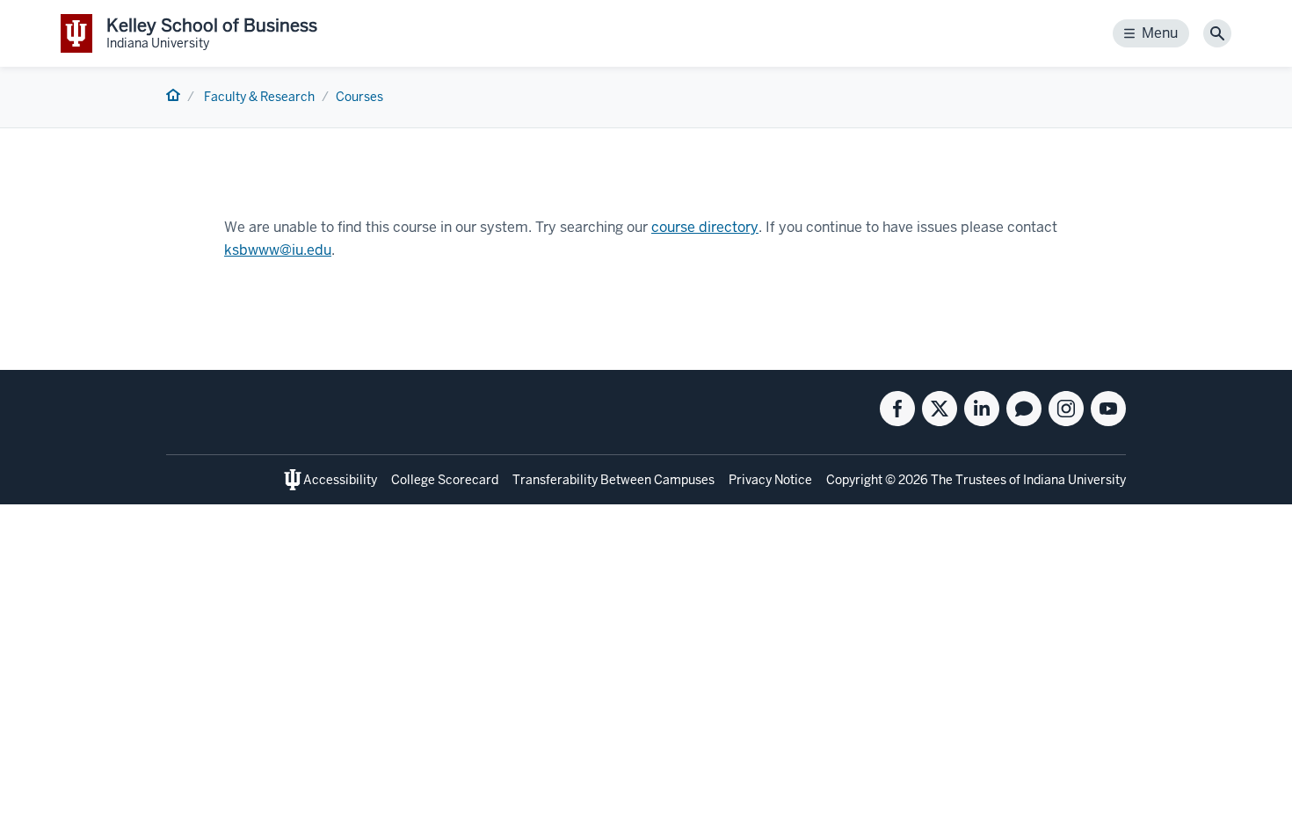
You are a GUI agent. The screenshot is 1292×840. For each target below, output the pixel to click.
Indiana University (1074, 480)
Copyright (854, 480)
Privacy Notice (770, 480)
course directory (705, 227)
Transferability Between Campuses (613, 480)
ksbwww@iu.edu (277, 250)
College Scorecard (444, 480)
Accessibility (340, 480)
